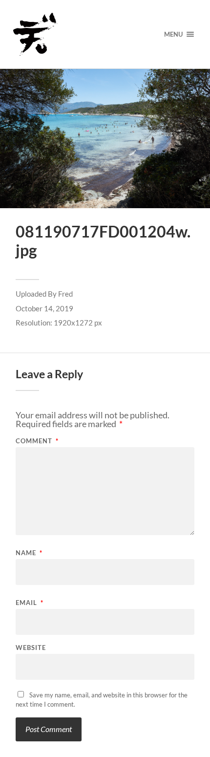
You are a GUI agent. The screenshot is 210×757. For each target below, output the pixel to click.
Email (29, 603)
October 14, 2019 (44, 308)
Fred (65, 293)
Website (31, 648)
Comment (37, 441)
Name (29, 553)
